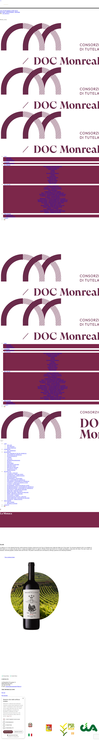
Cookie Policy (14, 676)
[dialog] (13, 717)
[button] (13, 735)
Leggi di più (9, 716)
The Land (3, 692)
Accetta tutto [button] (8, 731)
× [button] (23, 698)
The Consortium (5, 695)
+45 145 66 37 (5, 13)
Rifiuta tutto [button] (18, 731)
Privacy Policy (6, 676)
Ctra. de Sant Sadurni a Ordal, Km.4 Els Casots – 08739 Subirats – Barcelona (10, 11)
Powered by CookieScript (13, 736)
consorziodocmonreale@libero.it (13, 686)
